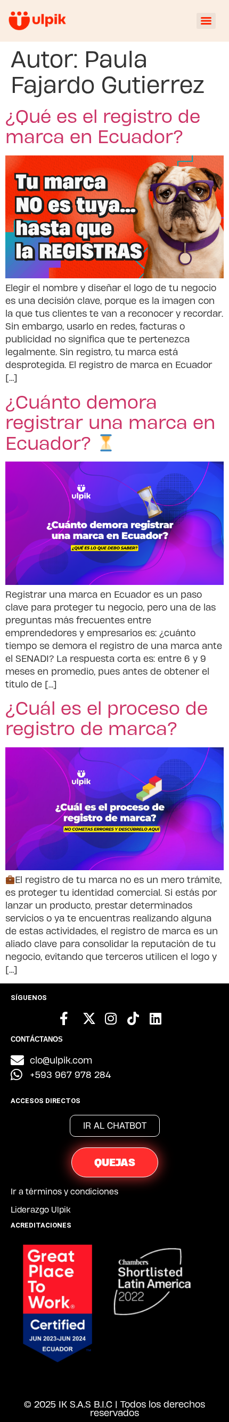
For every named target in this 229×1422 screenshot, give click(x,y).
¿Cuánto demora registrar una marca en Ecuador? (110, 422)
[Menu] (206, 21)
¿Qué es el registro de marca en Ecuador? (102, 125)
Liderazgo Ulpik (41, 1210)
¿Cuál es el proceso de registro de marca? (106, 717)
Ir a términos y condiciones (64, 1191)
